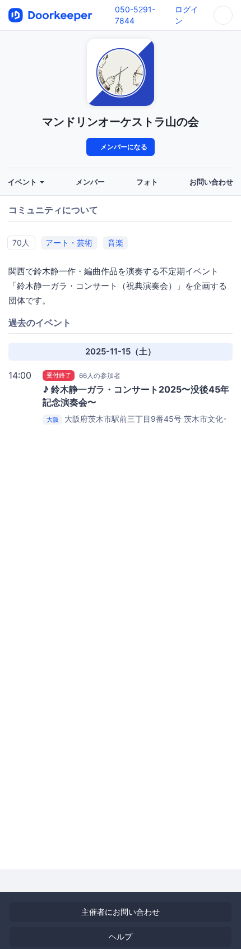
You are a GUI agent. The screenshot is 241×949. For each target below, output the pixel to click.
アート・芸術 (68, 242)
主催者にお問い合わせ (120, 911)
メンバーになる (123, 146)
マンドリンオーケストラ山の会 (120, 121)
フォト (147, 182)
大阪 (53, 419)
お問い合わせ (211, 182)
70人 (21, 242)
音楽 (115, 242)
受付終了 (59, 375)
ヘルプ (120, 936)
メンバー (90, 182)
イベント (23, 182)
